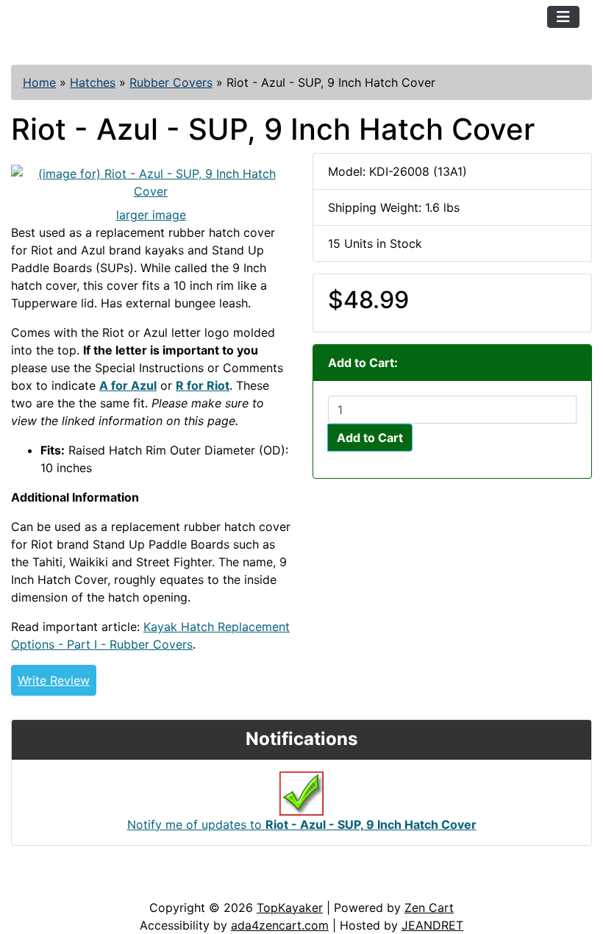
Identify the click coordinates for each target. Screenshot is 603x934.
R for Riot (202, 385)
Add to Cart (370, 437)
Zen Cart (429, 907)
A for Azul (128, 385)
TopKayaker (290, 907)
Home (39, 82)
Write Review (54, 680)
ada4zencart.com (280, 925)
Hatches (92, 82)
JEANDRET (432, 925)
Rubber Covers (171, 82)
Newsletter (211, 884)
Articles (45, 884)
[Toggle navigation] (563, 17)
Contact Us (123, 884)
